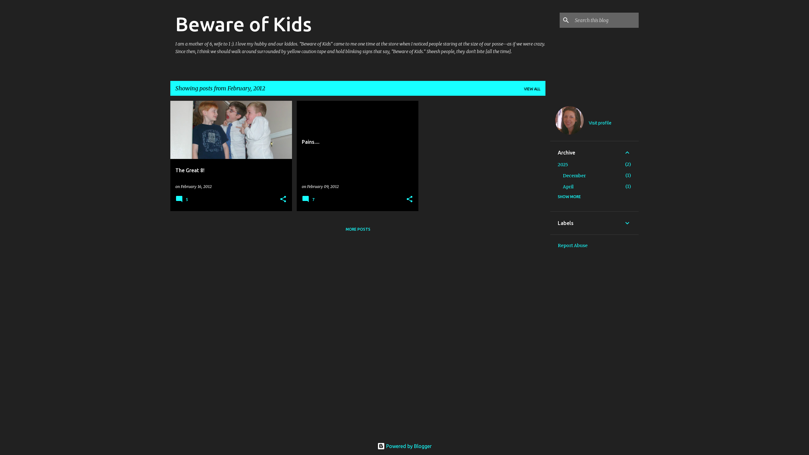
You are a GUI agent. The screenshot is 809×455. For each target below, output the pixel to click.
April (568, 187)
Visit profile (600, 122)
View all (532, 89)
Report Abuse (572, 245)
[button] (283, 199)
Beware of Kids (243, 24)
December (574, 176)
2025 (563, 164)
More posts (358, 229)
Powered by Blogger (408, 446)
